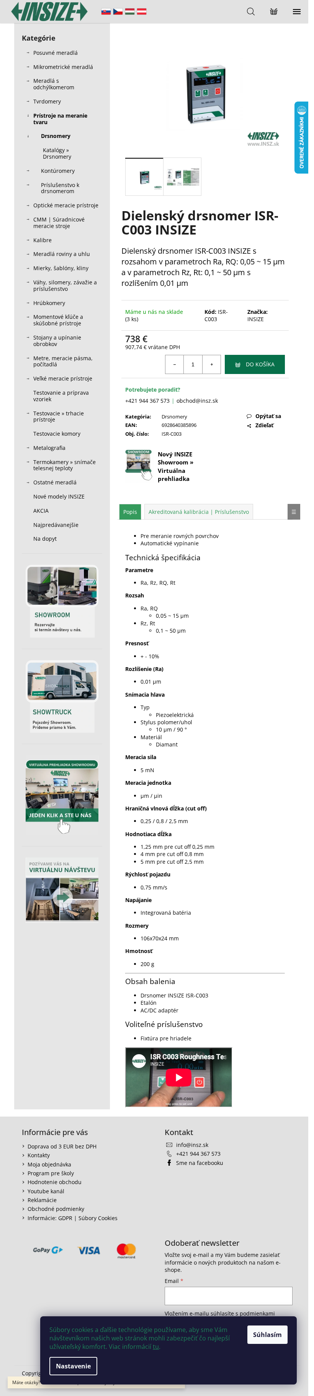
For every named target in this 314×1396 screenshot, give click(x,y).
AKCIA (41, 510)
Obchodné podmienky (56, 1208)
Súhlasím (267, 1334)
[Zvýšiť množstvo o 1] (211, 364)
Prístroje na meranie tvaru (60, 119)
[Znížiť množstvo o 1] (174, 364)
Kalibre (42, 240)
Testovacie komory (56, 433)
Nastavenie (73, 1366)
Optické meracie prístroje (65, 205)
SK (106, 11)
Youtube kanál (46, 1191)
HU (130, 11)
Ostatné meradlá (55, 482)
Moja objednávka (49, 1164)
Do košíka (260, 364)
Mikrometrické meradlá (63, 67)
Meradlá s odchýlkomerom (53, 84)
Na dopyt (45, 538)
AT (142, 11)
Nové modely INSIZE (59, 496)
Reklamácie (42, 1200)
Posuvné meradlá (55, 52)
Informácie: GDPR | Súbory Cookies (73, 1218)
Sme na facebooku (199, 1162)
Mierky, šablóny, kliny (60, 268)
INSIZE (255, 319)
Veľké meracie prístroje (62, 378)
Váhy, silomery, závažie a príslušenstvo (65, 285)
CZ (118, 11)
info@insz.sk (192, 1144)
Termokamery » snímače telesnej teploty (64, 465)
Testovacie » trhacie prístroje (58, 416)
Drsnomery (55, 135)
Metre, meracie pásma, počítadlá (63, 361)
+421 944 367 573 (147, 400)
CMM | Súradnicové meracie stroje (59, 223)
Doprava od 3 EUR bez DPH (62, 1146)
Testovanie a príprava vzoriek (61, 396)
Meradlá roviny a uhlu (61, 254)
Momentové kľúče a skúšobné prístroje (58, 320)
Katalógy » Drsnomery (57, 153)
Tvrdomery (47, 101)
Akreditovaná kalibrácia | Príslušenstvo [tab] (199, 511)
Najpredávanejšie (56, 524)
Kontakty (39, 1155)
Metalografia (49, 447)
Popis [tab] (130, 511)
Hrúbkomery (49, 303)
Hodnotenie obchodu (55, 1182)
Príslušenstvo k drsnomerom (60, 188)
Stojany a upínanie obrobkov (57, 341)
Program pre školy (51, 1173)
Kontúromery (58, 170)
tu (156, 1346)
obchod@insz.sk (197, 400)
